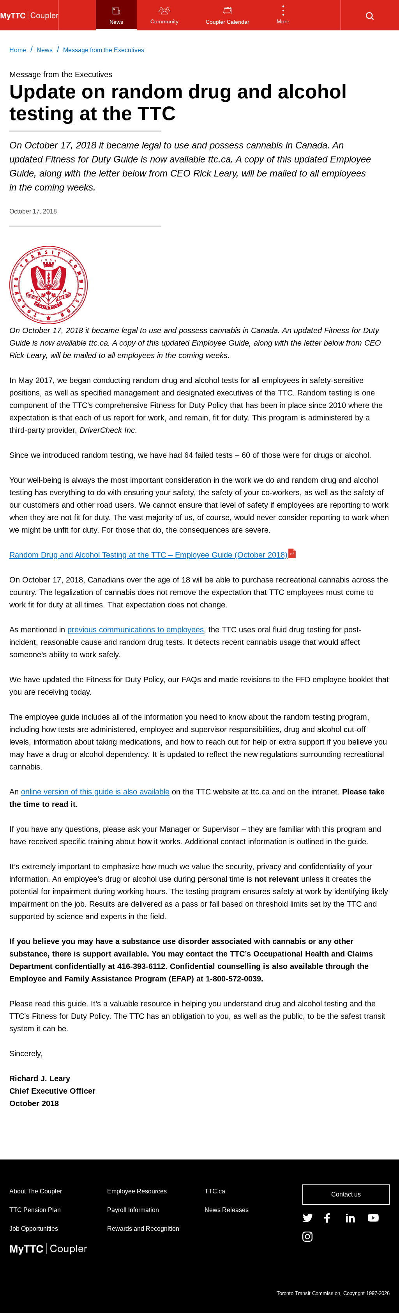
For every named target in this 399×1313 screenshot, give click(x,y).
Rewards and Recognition (143, 1228)
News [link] (45, 50)
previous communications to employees (135, 629)
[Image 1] (29, 15)
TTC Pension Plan (35, 1210)
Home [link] (17, 50)
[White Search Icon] (370, 15)
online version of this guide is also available (95, 791)
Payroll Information (133, 1210)
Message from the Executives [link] (103, 50)
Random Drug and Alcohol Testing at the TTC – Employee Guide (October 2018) (148, 555)
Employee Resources (137, 1191)
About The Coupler (35, 1191)
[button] (283, 15)
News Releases (227, 1210)
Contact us (346, 1194)
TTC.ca (215, 1191)
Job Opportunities (33, 1228)
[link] (307, 1217)
